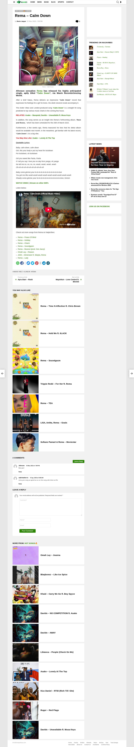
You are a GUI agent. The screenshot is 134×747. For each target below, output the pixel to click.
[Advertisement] (104, 21)
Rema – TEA (47, 403)
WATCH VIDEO (22, 183)
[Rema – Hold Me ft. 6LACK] (26, 334)
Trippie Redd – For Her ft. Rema (56, 384)
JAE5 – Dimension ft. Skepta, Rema (32, 255)
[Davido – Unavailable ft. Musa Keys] (26, 730)
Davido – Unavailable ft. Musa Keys (56, 115)
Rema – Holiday (24, 240)
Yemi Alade (71, 744)
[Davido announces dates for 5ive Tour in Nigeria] (104, 157)
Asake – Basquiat (32, 115)
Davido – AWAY (48, 633)
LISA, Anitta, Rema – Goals (54, 423)
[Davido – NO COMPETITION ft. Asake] (26, 614)
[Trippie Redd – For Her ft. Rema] (26, 384)
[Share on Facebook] (22, 263)
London (27, 271)
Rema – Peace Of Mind (27, 237)
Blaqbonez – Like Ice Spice (54, 574)
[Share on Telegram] (44, 263)
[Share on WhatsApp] (17, 263)
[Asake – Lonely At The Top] (26, 672)
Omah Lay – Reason (26, 252)
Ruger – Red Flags (50, 710)
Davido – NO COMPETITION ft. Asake (59, 613)
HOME (32, 2)
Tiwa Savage (114, 742)
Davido (76, 742)
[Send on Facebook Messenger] (28, 263)
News (94, 159)
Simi (107, 742)
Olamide (88, 742)
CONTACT (69, 2)
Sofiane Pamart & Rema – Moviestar (58, 442)
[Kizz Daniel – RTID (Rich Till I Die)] (26, 691)
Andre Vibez (18, 271)
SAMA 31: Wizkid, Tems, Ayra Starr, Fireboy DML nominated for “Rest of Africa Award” (103, 172)
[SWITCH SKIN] (120, 2)
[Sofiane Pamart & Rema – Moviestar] (26, 442)
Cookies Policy (105, 744)
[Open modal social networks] (48, 263)
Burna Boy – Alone (102, 68)
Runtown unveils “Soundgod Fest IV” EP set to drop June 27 (104, 195)
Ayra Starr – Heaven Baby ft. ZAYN (108, 52)
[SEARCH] (118, 2)
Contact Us (87, 744)
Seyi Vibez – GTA (102, 84)
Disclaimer (96, 744)
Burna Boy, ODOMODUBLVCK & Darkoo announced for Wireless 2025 (105, 184)
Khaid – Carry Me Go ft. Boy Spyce (58, 594)
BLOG (53, 2)
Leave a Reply (78, 461)
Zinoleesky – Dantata (103, 46)
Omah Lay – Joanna (50, 555)
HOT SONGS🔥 (31, 543)
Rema (39, 91)
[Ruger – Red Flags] (26, 710)
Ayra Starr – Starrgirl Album (105, 78)
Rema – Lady (23, 258)
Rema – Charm (24, 243)
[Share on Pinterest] (36, 263)
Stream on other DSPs (39, 183)
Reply (20, 471)
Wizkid (82, 742)
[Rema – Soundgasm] (26, 361)
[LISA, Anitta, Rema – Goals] (26, 423)
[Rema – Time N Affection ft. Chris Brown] (26, 306)
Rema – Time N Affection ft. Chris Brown (60, 306)
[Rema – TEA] (26, 403)
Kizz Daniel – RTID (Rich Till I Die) (57, 691)
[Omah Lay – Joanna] (26, 555)
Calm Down (44, 93)
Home (70, 742)
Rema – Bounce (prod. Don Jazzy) (31, 249)
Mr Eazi (101, 742)
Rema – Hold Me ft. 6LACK (54, 333)
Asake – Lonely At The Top (43, 138)
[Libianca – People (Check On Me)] (26, 652)
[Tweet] (32, 263)
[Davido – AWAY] (26, 633)
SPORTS (61, 2)
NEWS (39, 2)
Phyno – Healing (102, 57)
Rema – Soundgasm (26, 246)
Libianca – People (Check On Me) (57, 652)
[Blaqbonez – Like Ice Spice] (26, 575)
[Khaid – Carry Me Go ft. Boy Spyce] (26, 594)
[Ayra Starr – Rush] (2, 373)
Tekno (95, 742)
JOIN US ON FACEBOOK (99, 206)
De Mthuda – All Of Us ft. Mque (106, 94)
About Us (79, 744)
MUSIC (46, 2)
